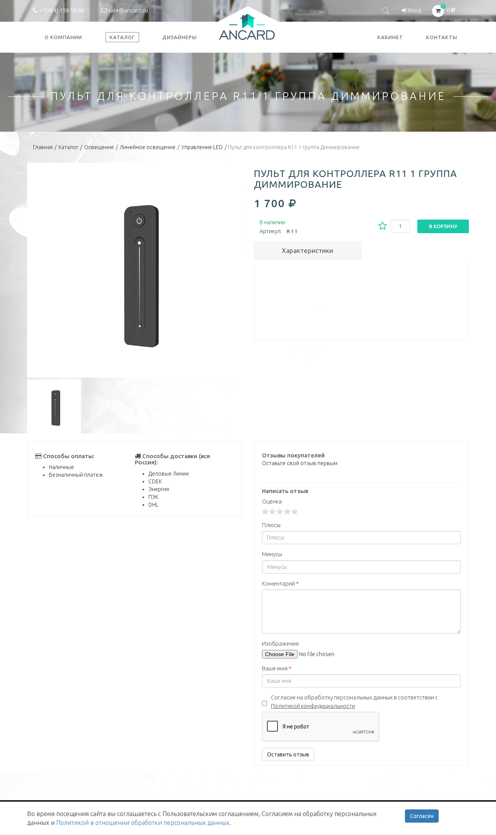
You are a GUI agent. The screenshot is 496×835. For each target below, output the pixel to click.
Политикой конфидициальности (313, 706)
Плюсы (271, 525)
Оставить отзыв (288, 754)
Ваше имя (276, 668)
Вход (414, 10)
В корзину (443, 226)
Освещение (99, 147)
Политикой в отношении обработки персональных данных (142, 822)
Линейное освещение (148, 147)
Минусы (272, 554)
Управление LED (202, 147)
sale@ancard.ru (127, 10)
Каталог (68, 147)
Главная (43, 147)
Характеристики (307, 250)
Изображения (280, 643)
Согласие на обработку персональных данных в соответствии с (354, 701)
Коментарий (280, 583)
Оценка (272, 501)
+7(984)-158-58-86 (61, 10)
